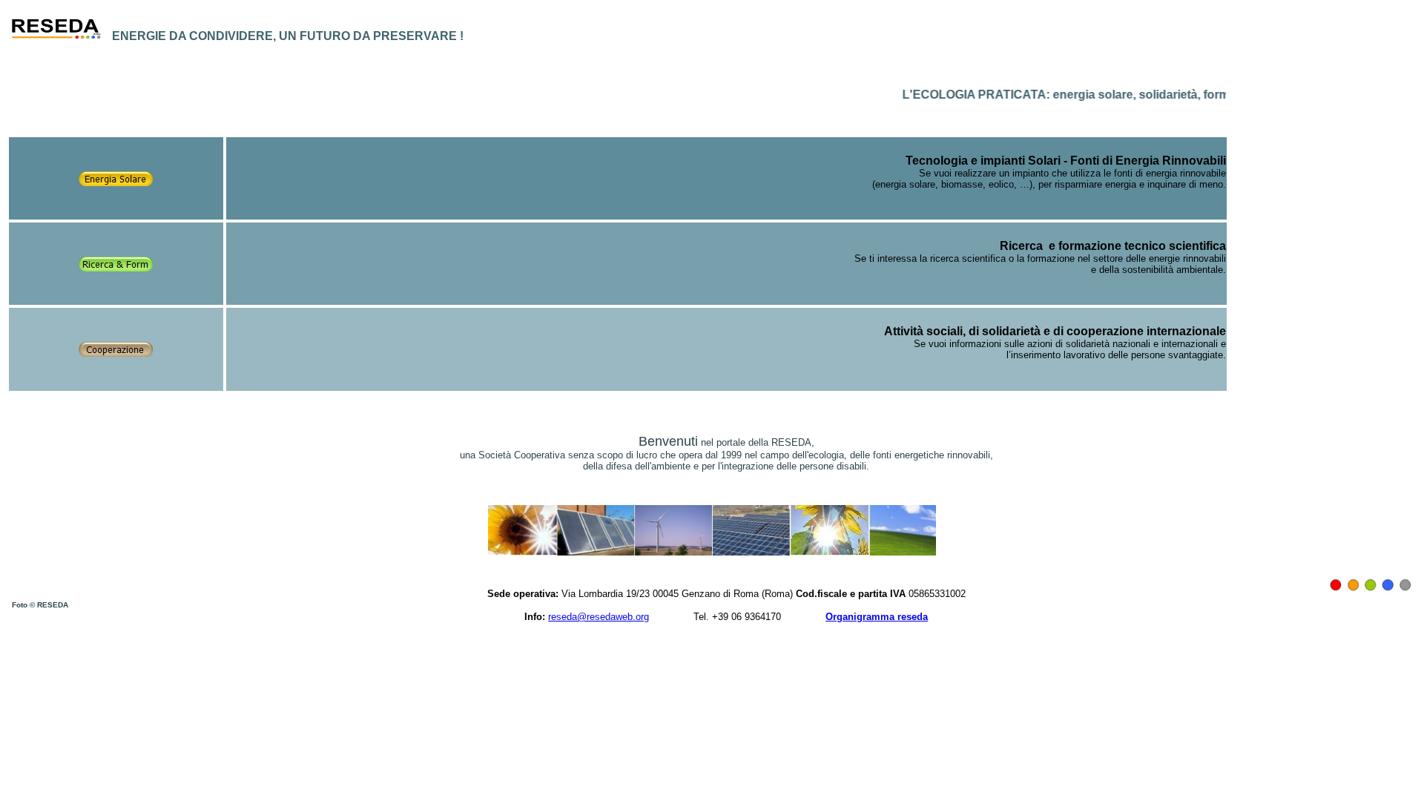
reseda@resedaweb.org (598, 616)
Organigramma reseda (876, 616)
